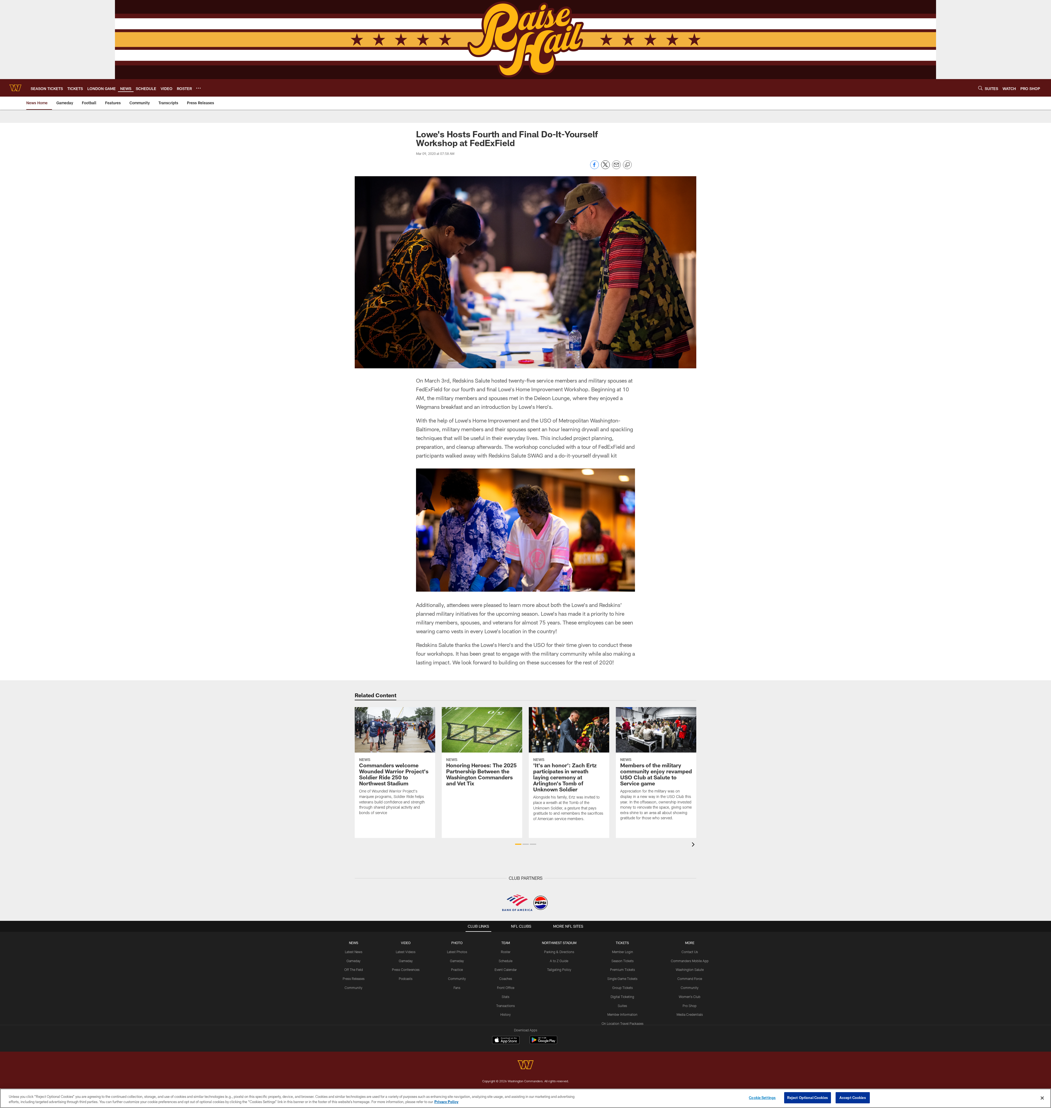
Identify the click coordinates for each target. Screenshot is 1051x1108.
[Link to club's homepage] (15, 87)
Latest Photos (457, 952)
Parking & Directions (559, 952)
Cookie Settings (762, 1097)
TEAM (505, 943)
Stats (505, 997)
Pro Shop (690, 1006)
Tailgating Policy (559, 969)
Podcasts (405, 978)
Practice (457, 969)
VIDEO (406, 943)
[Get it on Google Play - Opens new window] (543, 1042)
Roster (505, 952)
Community (353, 988)
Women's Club (689, 997)
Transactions (505, 1006)
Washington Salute (690, 969)
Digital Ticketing (622, 997)
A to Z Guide (559, 961)
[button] (518, 844)
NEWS (353, 943)
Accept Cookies (852, 1097)
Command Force (689, 978)
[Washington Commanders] (525, 1065)
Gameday (353, 961)
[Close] (1042, 1098)
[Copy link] (627, 165)
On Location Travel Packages (622, 1023)
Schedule (505, 961)
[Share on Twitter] (605, 167)
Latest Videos (405, 952)
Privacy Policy (446, 1102)
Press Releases (354, 978)
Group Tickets (622, 988)
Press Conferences (406, 969)
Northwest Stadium (559, 943)
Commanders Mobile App (690, 961)
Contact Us (690, 952)
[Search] (980, 88)
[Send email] (616, 167)
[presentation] (694, 845)
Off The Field (353, 969)
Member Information (622, 1014)
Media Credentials (690, 1014)
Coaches (505, 978)
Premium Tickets (622, 969)
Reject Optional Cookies (807, 1097)
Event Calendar (506, 969)
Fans (457, 988)
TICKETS (622, 943)
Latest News (353, 952)
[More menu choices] (198, 88)
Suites (622, 1006)
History (505, 1014)
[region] (525, 1098)
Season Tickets (622, 961)
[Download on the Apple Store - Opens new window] (506, 1040)
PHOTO (457, 943)
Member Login (622, 952)
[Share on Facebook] (594, 167)
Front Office (505, 988)
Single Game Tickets (622, 978)
